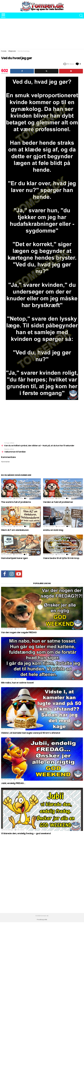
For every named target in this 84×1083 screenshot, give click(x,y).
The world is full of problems (16, 502)
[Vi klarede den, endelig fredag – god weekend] (42, 809)
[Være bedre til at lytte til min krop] (63, 545)
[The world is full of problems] (21, 488)
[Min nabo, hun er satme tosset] (42, 658)
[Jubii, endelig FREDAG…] (42, 759)
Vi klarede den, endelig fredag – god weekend (26, 833)
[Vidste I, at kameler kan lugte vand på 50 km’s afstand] (42, 708)
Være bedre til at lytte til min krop (61, 558)
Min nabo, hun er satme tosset (17, 682)
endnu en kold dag (53, 530)
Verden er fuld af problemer (58, 502)
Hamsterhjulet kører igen (14, 558)
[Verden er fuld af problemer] (63, 488)
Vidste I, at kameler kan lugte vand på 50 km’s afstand (30, 732)
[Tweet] (46, 71)
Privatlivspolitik (42, 919)
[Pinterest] (71, 71)
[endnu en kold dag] (63, 517)
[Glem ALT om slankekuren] (21, 517)
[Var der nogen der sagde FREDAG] (42, 608)
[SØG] (81, 15)
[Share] (22, 71)
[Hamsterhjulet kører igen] (21, 545)
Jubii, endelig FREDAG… (13, 783)
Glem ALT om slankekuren (15, 530)
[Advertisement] (42, 34)
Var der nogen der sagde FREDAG (19, 632)
